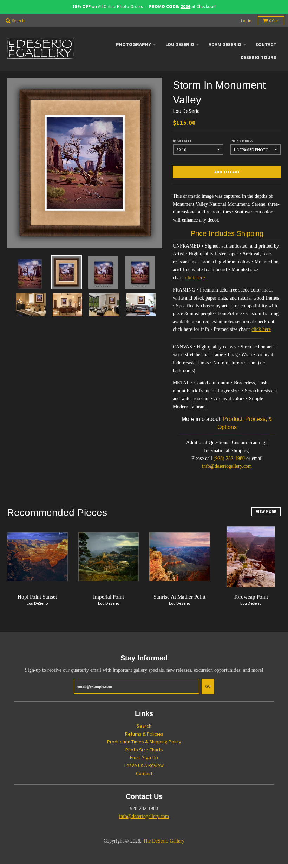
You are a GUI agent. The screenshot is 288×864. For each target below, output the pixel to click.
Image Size (182, 140)
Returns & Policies (144, 734)
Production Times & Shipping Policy (144, 741)
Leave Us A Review (144, 765)
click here (195, 277)
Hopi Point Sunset (37, 597)
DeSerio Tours (258, 57)
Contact (266, 44)
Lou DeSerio (179, 44)
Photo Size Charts (144, 750)
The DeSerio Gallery (163, 841)
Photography (133, 44)
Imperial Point (108, 597)
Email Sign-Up (144, 757)
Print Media (241, 140)
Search (144, 726)
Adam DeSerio (225, 44)
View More (266, 511)
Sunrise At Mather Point (179, 597)
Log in (246, 20)
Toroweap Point (251, 597)
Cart (274, 20)
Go (208, 686)
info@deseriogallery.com (227, 466)
